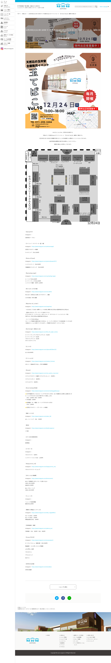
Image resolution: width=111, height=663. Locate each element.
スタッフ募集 (7, 43)
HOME (48, 635)
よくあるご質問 (91, 637)
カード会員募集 (7, 39)
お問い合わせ (91, 635)
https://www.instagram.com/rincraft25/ (42, 291)
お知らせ (24, 13)
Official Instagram (8, 48)
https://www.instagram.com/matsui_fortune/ (43, 361)
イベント (6, 27)
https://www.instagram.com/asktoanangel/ (43, 246)
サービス (76, 641)
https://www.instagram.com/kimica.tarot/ (42, 478)
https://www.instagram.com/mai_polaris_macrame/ (45, 373)
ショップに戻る (63, 587)
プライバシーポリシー (93, 639)
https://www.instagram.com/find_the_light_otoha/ (45, 332)
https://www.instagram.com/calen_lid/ (41, 416)
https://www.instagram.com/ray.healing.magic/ (44, 276)
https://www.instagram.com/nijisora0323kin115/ (44, 349)
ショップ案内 (7, 10)
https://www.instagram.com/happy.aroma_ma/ (44, 466)
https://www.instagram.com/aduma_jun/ (42, 528)
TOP (18, 13)
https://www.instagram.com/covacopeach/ (42, 540)
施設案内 (6, 23)
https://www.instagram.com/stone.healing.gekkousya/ (45, 391)
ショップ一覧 (7, 14)
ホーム (5, 2)
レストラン (7, 18)
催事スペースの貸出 (8, 35)
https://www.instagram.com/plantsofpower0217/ (44, 261)
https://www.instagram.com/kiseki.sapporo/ (43, 428)
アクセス (6, 31)
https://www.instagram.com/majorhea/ (42, 306)
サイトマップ (91, 641)
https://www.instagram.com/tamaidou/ (42, 567)
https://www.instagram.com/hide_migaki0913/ (44, 512)
